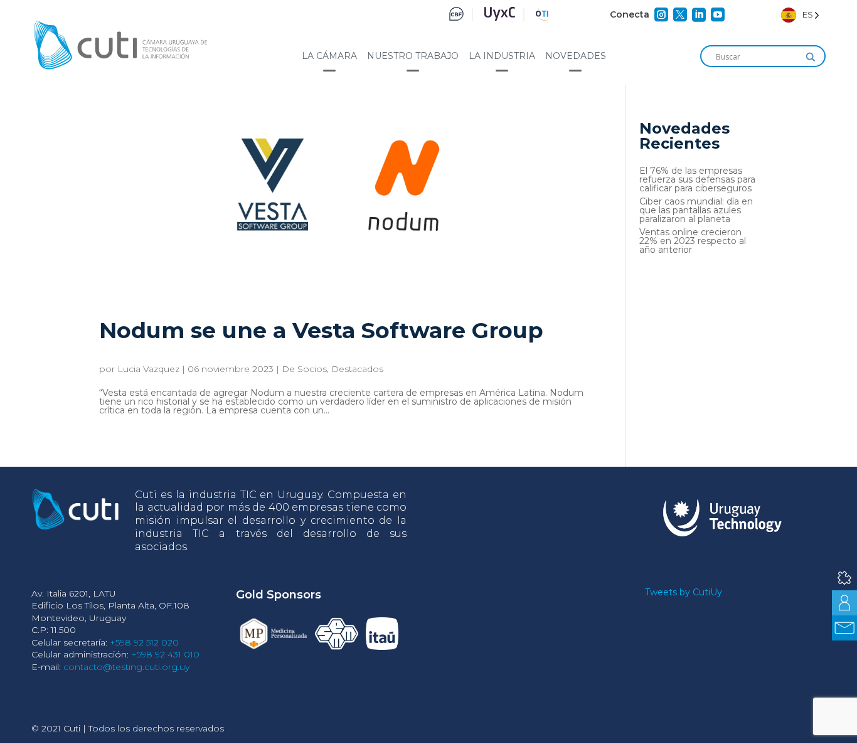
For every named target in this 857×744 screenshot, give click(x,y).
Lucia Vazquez (148, 369)
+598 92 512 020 (144, 642)
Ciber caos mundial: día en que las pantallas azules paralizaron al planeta (696, 210)
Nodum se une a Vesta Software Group (321, 330)
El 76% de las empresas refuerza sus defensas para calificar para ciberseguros (697, 179)
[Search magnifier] (810, 57)
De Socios (304, 369)
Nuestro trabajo (413, 55)
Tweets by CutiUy (683, 592)
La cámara (329, 55)
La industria (502, 55)
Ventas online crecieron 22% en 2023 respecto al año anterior (692, 240)
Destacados (357, 369)
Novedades (575, 55)
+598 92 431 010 (165, 654)
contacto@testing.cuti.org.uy (126, 666)
